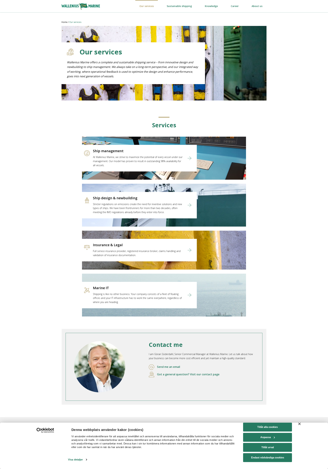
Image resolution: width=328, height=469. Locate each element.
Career (235, 6)
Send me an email (168, 367)
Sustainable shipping (179, 6)
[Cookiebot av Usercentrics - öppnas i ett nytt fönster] (45, 430)
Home (64, 22)
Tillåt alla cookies (267, 426)
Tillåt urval (267, 447)
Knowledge (211, 6)
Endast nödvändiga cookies (267, 457)
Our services (146, 6)
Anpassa (265, 437)
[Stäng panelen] (299, 424)
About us (257, 6)
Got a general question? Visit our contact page (188, 374)
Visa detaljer (75, 459)
